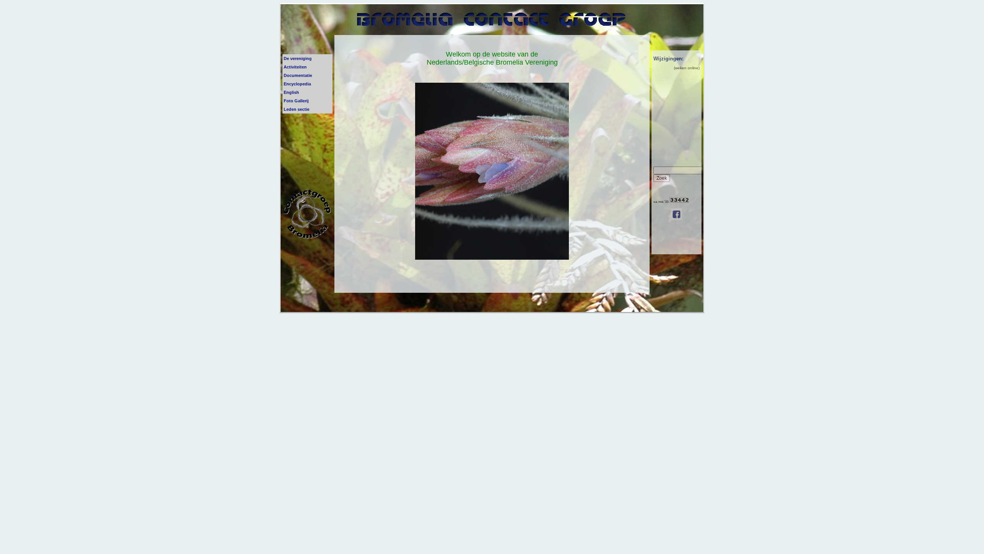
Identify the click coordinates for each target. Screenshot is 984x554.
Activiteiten (295, 67)
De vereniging (298, 58)
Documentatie (298, 75)
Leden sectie (296, 109)
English (291, 92)
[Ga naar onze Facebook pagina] (676, 219)
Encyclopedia (297, 84)
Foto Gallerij (296, 100)
